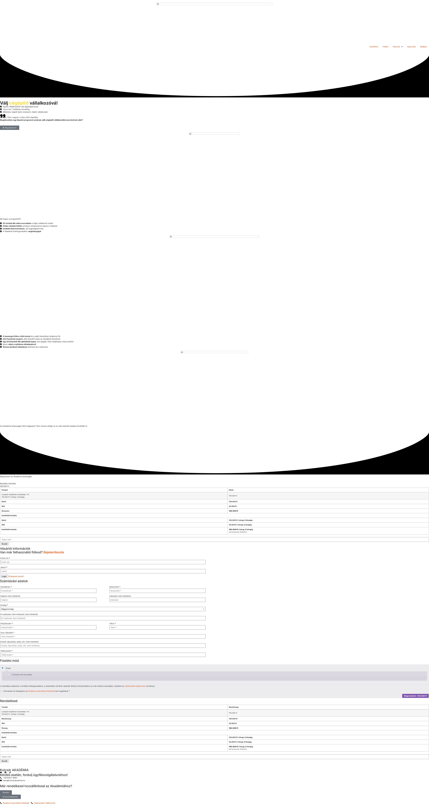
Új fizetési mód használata (22, 675)
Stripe (8, 668)
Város (112, 623)
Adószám (120, 596)
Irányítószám (6, 623)
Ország (4, 605)
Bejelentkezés (53, 552)
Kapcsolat (411, 47)
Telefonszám (6, 651)
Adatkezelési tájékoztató (135, 686)
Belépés (423, 47)
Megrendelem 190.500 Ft (415, 696)
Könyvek (396, 47)
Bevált (4, 544)
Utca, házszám (7, 632)
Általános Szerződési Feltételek (41, 691)
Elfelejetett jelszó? (16, 576)
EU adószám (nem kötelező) (19, 614)
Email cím (5, 558)
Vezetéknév (6, 587)
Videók (385, 47)
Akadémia (374, 47)
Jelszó (3, 567)
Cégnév (10, 596)
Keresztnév (114, 587)
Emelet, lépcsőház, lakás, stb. (19, 642)
